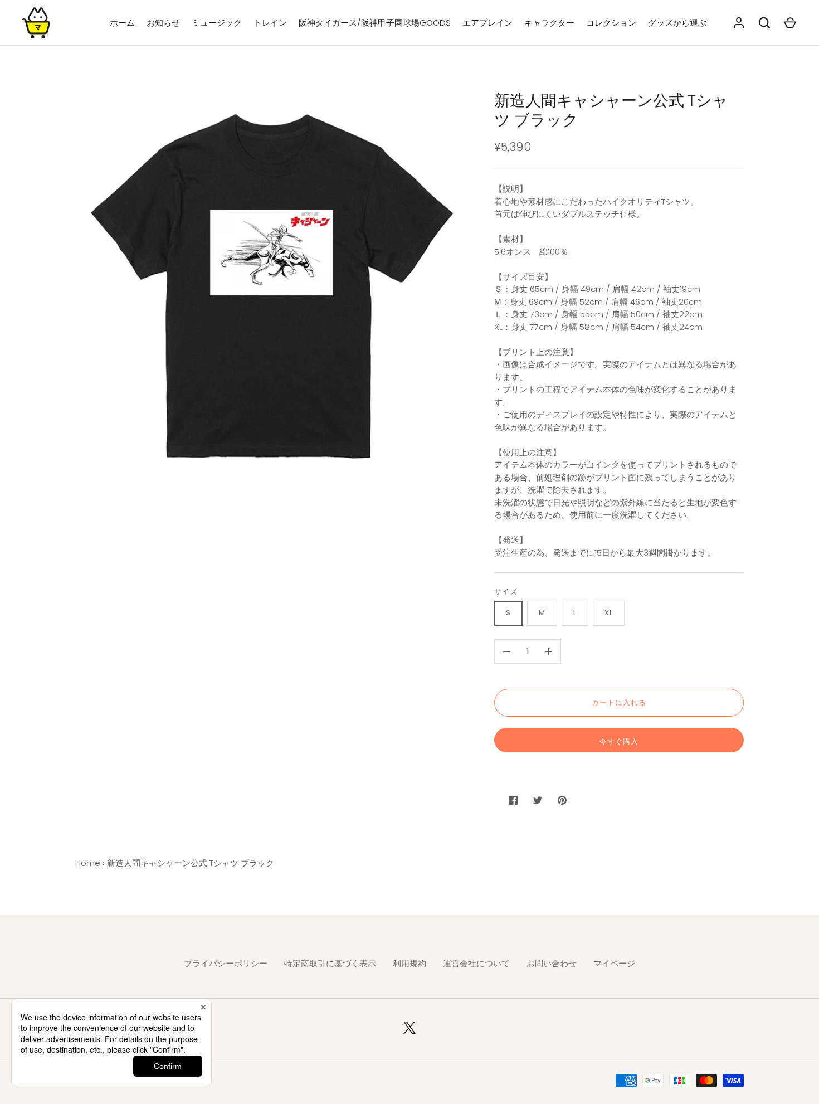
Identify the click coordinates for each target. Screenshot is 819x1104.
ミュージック (217, 22)
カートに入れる (619, 702)
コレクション (611, 22)
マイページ (614, 963)
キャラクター (549, 22)
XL (608, 612)
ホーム (122, 22)
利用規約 (409, 963)
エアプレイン (487, 22)
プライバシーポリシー (225, 963)
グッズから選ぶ (677, 22)
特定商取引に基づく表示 (330, 963)
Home (87, 863)
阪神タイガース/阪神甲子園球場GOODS (375, 22)
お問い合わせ (551, 963)
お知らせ (163, 22)
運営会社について (476, 963)
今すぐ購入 (618, 741)
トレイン (270, 22)
